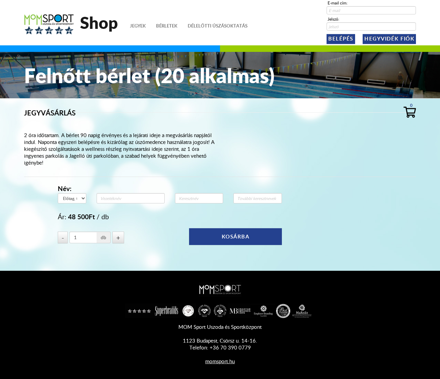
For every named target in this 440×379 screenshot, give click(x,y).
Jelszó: (333, 19)
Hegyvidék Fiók (389, 38)
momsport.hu (220, 361)
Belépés (340, 38)
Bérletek (166, 26)
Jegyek (138, 26)
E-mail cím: (338, 2)
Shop (89, 22)
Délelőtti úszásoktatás (218, 26)
